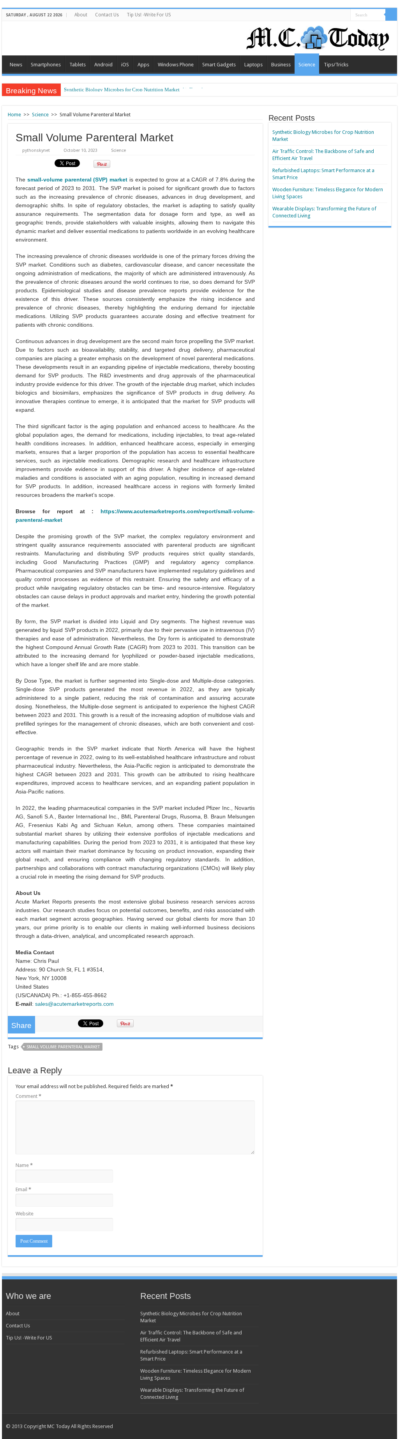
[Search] (391, 15)
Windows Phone (176, 65)
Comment (28, 1096)
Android (103, 65)
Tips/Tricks (336, 65)
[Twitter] (384, 1426)
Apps (143, 65)
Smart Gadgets (219, 65)
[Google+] (369, 1426)
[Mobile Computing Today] (318, 36)
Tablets (77, 65)
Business (281, 65)
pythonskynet (36, 150)
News (16, 65)
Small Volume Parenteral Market (63, 1046)
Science (306, 65)
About (80, 15)
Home (14, 114)
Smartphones (46, 65)
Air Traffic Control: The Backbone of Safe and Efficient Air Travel (133, 89)
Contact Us (107, 15)
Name (24, 1165)
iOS (125, 65)
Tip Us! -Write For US (149, 15)
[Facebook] (376, 1426)
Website (25, 1214)
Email (23, 1189)
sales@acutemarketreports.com (74, 1004)
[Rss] (361, 1426)
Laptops (253, 65)
